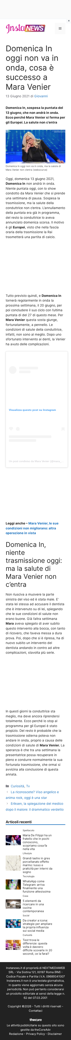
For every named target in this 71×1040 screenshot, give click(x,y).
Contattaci (35, 1010)
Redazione (16, 1034)
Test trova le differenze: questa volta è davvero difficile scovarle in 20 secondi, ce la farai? (37, 946)
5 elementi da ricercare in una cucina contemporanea (33, 906)
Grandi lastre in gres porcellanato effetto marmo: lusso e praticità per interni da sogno (37, 865)
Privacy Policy (35, 1034)
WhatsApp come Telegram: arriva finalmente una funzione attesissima (36, 886)
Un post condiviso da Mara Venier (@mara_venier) (39, 461)
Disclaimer (55, 1034)
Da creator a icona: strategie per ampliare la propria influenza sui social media (37, 925)
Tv (28, 786)
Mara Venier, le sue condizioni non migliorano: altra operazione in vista (32, 528)
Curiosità (17, 786)
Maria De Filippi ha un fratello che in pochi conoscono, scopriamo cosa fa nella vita (37, 842)
